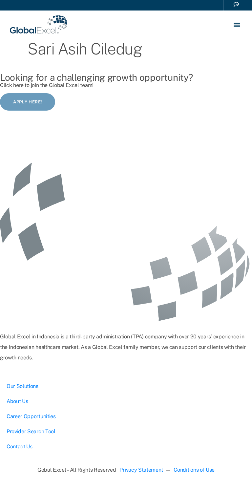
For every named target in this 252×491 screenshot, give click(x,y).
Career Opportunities (31, 416)
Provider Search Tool (31, 431)
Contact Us (19, 446)
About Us (17, 401)
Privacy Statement (141, 470)
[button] (236, 24)
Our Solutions (22, 386)
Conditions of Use (194, 470)
